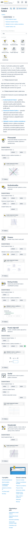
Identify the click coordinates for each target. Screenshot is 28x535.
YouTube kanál (5, 491)
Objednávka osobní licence (14, 513)
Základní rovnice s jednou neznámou (14, 24)
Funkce (3, 14)
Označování (5, 60)
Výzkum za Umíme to (6, 488)
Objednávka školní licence (13, 516)
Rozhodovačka (14, 44)
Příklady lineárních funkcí (11, 80)
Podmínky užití (12, 525)
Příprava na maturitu (21, 485)
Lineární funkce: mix (10, 26)
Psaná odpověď (14, 52)
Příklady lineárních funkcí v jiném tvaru (14, 91)
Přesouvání (5, 44)
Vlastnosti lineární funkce (11, 21)
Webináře (18, 499)
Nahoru (6, 179)
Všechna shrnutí (22, 8)
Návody (18, 501)
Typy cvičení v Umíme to (19, 496)
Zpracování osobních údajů (13, 522)
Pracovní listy (19, 488)
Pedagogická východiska (5, 485)
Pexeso (23, 44)
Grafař (22, 52)
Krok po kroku (5, 52)
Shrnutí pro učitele (20, 490)
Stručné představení (7, 480)
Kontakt (11, 527)
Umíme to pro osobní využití (19, 493)
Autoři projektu (5, 482)
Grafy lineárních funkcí (10, 19)
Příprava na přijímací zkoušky (21, 483)
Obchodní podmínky (14, 519)
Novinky (4, 493)
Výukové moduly (20, 480)
